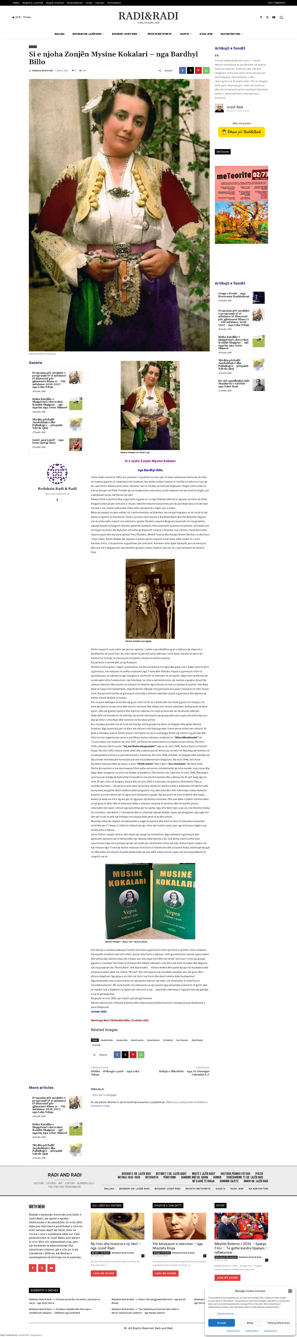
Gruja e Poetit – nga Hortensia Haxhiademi (233, 295)
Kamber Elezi (121, 1040)
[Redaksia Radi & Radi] (57, 473)
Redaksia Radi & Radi (42, 70)
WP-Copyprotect (34, 1335)
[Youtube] (274, 17)
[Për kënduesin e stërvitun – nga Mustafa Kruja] (179, 1226)
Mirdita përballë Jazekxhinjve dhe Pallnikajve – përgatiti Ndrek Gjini (47, 424)
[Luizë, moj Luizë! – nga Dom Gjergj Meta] (75, 444)
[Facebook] (261, 17)
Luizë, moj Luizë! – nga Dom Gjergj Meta (48, 441)
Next (261, 210)
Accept (221, 1322)
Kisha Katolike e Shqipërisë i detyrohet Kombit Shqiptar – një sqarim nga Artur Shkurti (49, 403)
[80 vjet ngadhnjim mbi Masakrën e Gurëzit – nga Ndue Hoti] (259, 385)
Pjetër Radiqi (197, 1040)
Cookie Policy (233, 1330)
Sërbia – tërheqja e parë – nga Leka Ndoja (115, 1073)
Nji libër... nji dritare (100, 1253)
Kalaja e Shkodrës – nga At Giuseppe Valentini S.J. (184, 1073)
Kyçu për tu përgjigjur (105, 1094)
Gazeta (33, 47)
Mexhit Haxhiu (137, 1040)
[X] (267, 17)
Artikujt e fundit (230, 48)
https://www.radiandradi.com (57, 494)
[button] (290, 1291)
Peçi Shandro (182, 1040)
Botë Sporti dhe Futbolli (226, 1257)
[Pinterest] (198, 70)
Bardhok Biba (107, 1040)
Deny (250, 1322)
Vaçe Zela (96, 1045)
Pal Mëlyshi (168, 1040)
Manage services (225, 1313)
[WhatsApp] (206, 70)
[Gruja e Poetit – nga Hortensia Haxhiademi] (259, 298)
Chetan (21, 1335)
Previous (220, 210)
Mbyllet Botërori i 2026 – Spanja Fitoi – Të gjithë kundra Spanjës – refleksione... (241, 1248)
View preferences (278, 1322)
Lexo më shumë (103, 1273)
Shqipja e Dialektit (162, 1253)
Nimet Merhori (153, 1040)
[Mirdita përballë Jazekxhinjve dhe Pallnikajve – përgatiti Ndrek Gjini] (75, 424)
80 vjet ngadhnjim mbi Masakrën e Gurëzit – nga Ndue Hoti (233, 383)
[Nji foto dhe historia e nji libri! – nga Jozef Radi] (117, 1226)
